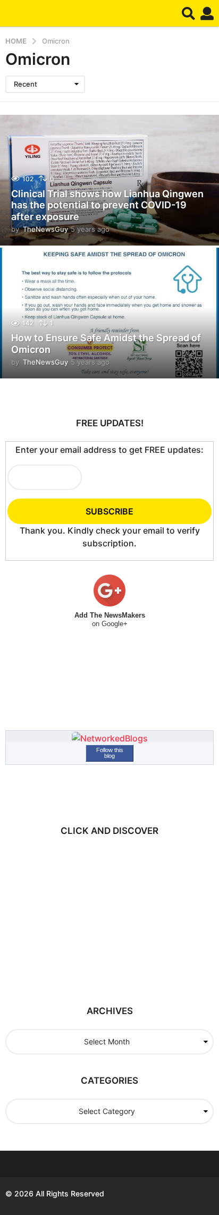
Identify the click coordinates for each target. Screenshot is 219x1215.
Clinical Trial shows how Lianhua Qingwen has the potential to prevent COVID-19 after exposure (107, 205)
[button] (188, 13)
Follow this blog (109, 753)
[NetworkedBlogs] (110, 737)
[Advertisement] (98, 915)
